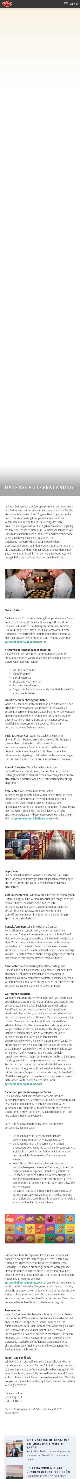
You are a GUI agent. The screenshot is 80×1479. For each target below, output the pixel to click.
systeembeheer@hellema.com (23, 641)
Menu (73, 3)
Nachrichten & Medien (24, 1433)
